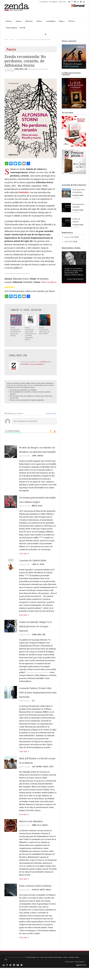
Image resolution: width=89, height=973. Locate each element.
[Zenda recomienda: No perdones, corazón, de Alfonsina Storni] (30, 118)
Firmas (8, 21)
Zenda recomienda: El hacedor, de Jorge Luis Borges (15, 332)
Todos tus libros (48, 282)
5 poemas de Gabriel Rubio (32, 560)
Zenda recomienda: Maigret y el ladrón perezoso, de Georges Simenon (35, 626)
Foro (21, 28)
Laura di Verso (38, 564)
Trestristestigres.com (32, 957)
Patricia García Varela (41, 890)
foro (32, 385)
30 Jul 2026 (76, 212)
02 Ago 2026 (76, 198)
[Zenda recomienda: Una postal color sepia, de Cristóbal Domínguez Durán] (30, 320)
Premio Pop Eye (80, 962)
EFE (33, 701)
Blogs (61, 21)
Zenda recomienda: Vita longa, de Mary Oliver (44, 331)
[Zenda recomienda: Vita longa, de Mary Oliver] (44, 320)
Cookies (65, 957)
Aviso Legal (43, 957)
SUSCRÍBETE (53, 2)
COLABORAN (43, 2)
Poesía (18, 21)
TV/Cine (71, 21)
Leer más (23, 553)
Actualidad (50, 21)
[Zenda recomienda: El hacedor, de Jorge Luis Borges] (16, 320)
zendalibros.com (20, 69)
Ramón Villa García (40, 825)
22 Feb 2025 (8, 69)
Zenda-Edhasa (11, 28)
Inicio (5, 39)
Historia (29, 21)
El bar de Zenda (78, 195)
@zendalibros (25, 364)
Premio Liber (69, 962)
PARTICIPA (62, 2)
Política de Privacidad (55, 957)
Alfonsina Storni (37, 69)
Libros (38, 21)
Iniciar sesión (51, 413)
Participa (71, 957)
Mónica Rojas (37, 506)
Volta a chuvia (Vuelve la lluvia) (35, 885)
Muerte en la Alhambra (31, 821)
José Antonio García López (43, 767)
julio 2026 (68, 241)
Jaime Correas (37, 456)
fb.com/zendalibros (37, 364)
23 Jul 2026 (76, 227)
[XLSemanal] (78, 5)
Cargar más (30, 945)
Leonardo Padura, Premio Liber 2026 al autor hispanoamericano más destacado (38, 692)
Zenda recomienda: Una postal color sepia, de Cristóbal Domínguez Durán (30, 334)
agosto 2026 (69, 237)
